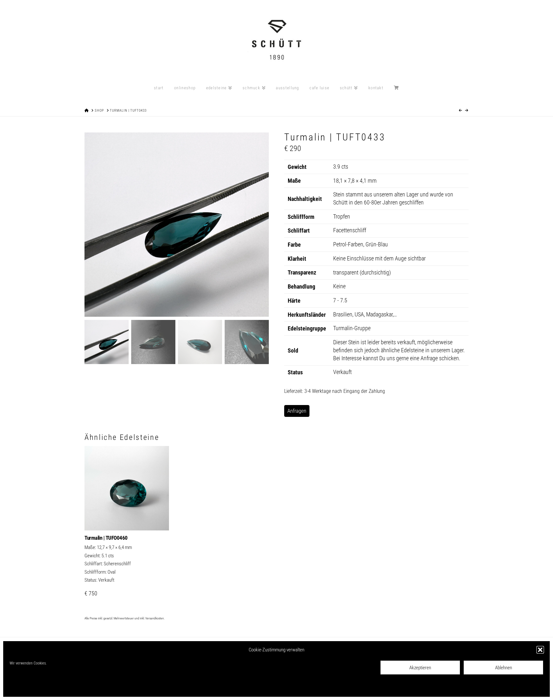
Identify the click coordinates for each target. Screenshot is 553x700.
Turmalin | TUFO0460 (106, 538)
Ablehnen (503, 668)
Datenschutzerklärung (55, 687)
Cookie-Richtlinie (23, 687)
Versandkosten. (154, 618)
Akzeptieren (420, 668)
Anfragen (296, 411)
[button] (540, 650)
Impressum (83, 687)
